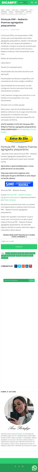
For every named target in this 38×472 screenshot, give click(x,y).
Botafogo (19, 434)
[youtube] (19, 466)
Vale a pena (18, 13)
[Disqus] (19, 307)
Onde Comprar (10, 200)
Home (2, 10)
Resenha (28, 11)
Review (11, 13)
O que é (11, 11)
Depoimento (23, 10)
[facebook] (22, 466)
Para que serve (19, 11)
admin (8, 10)
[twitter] (15, 466)
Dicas (31, 10)
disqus (32, 280)
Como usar (15, 10)
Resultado (4, 13)
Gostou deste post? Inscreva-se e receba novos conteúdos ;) (19, 236)
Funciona (3, 11)
